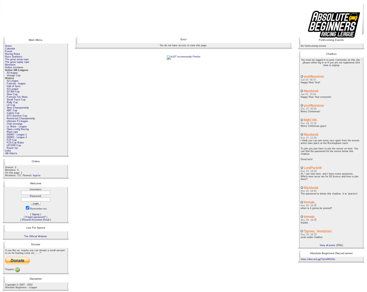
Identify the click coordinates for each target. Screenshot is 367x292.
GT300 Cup (13, 91)
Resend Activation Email (35, 219)
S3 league (12, 72)
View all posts (327, 245)
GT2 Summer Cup (17, 115)
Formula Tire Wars (17, 97)
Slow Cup (12, 94)
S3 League (13, 89)
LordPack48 (313, 168)
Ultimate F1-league (17, 121)
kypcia (36, 175)
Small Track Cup (16, 99)
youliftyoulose (314, 76)
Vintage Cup (13, 75)
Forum (8, 51)
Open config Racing (18, 129)
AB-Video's (11, 153)
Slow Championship (18, 107)
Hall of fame (13, 86)
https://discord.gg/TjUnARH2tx (318, 259)
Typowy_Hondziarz (318, 231)
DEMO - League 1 (17, 134)
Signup (35, 214)
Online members (14, 67)
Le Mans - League (17, 126)
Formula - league (16, 83)
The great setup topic (17, 59)
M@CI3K (310, 120)
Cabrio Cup (13, 113)
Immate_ (310, 202)
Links (8, 150)
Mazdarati (311, 91)
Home (8, 46)
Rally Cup (12, 102)
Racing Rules (12, 54)
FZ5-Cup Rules (15, 142)
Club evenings (15, 123)
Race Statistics (13, 56)
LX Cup (11, 105)
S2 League (13, 81)
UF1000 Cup (14, 145)
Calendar (10, 48)
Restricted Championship (21, 118)
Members (10, 64)
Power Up (12, 148)
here (325, 65)
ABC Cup (12, 110)
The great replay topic (17, 62)
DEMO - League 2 (17, 137)
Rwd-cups (12, 132)
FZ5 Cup (12, 140)
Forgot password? (36, 217)
